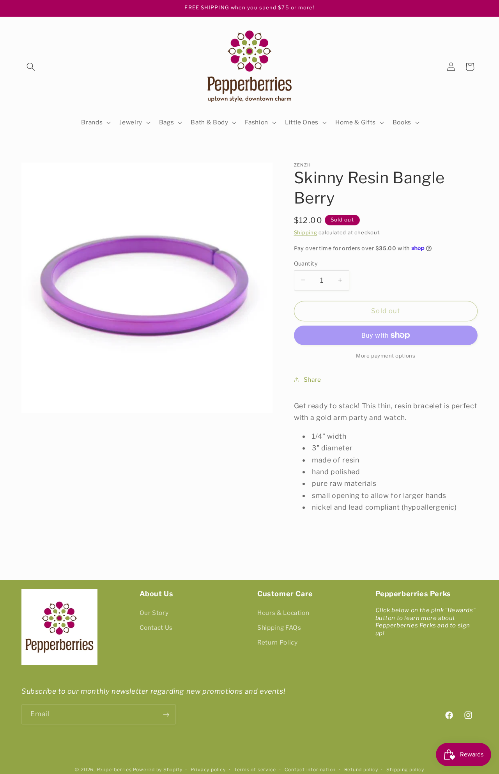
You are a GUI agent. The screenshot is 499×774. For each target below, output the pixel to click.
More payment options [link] (385, 355)
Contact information (310, 770)
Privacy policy (208, 770)
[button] (30, 66)
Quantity (306, 263)
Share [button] (312, 379)
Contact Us (156, 627)
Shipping (305, 232)
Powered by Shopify (157, 770)
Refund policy (361, 770)
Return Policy (277, 642)
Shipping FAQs (279, 627)
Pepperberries (114, 770)
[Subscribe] (166, 715)
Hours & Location (283, 613)
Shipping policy (405, 770)
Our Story (154, 613)
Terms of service (255, 770)
